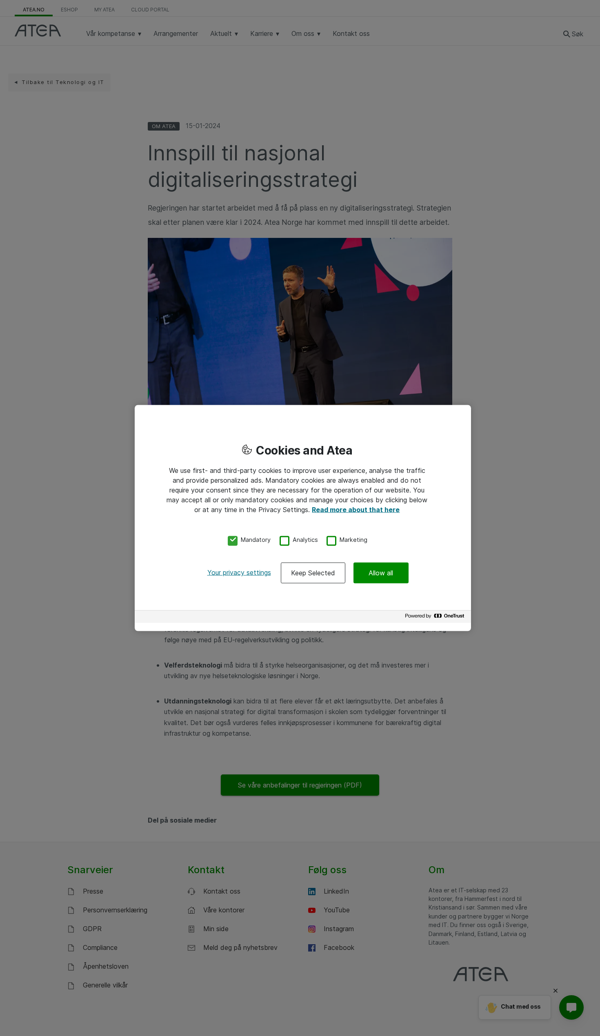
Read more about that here (356, 509)
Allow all (381, 573)
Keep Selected (313, 573)
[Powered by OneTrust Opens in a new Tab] (436, 618)
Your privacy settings (239, 572)
